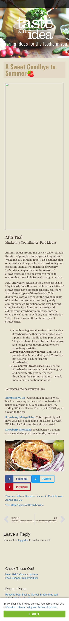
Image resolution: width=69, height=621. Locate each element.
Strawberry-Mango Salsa (19, 417)
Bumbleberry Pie (15, 397)
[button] (35, 3)
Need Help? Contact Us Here (21, 574)
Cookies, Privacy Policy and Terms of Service (31, 607)
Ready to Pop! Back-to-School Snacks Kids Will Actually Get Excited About (31, 596)
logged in (23, 540)
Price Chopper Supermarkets (21, 578)
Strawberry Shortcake (18, 429)
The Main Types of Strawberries (24, 505)
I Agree (34, 614)
